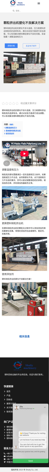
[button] (39, 3)
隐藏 (11, 124)
